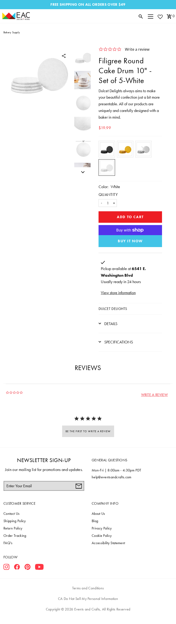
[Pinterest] (27, 568)
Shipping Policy (14, 520)
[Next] (82, 171)
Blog (95, 520)
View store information (118, 292)
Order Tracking (14, 535)
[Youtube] (39, 568)
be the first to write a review (88, 431)
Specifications (118, 342)
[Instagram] (6, 568)
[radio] (107, 149)
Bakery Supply (11, 32)
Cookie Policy (102, 535)
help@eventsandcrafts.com (112, 477)
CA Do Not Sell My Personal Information (88, 598)
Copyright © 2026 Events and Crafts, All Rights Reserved (88, 609)
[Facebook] (17, 568)
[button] (154, 394)
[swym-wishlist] (160, 16)
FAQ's (8, 542)
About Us (98, 513)
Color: (103, 186)
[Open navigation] (150, 16)
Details (110, 323)
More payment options (130, 241)
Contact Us (11, 513)
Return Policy (12, 528)
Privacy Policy (102, 528)
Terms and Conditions (88, 588)
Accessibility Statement (108, 542)
